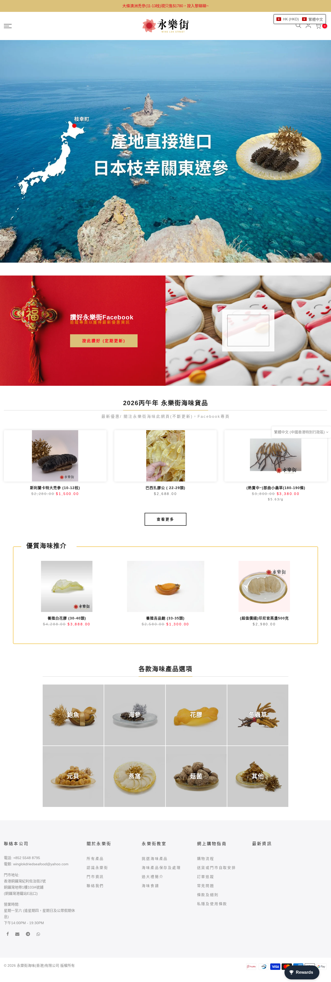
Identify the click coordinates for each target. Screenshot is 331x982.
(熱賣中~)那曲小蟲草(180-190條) (275, 394)
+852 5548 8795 (26, 764)
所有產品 (95, 765)
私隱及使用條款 (212, 810)
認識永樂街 (97, 774)
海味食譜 (150, 792)
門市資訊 (95, 783)
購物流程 (205, 765)
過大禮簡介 (152, 783)
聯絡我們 (95, 792)
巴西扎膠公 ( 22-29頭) (165, 394)
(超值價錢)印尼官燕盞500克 (264, 525)
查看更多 (165, 426)
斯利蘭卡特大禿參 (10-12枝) (55, 394)
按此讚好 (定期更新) (103, 247)
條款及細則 (208, 801)
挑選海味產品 (155, 765)
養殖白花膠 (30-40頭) (67, 525)
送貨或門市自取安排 (216, 774)
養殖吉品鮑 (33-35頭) (165, 525)
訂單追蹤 (205, 783)
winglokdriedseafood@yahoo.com (41, 770)
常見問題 (205, 792)
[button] (300, 19)
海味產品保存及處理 (161, 774)
